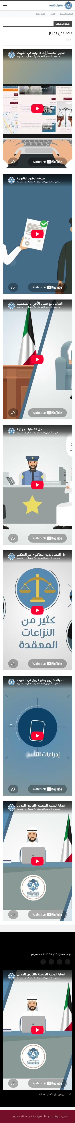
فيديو (68, 40)
